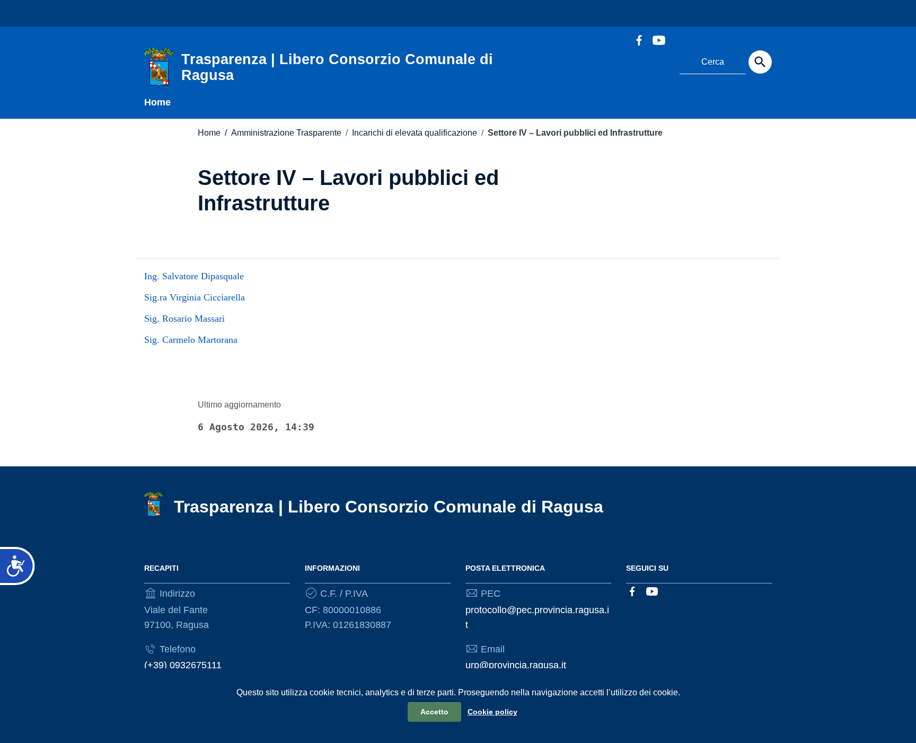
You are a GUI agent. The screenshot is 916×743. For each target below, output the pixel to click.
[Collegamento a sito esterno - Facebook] (638, 39)
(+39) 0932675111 (183, 665)
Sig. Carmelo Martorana (190, 339)
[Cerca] (760, 62)
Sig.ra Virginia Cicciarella (194, 297)
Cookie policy (492, 711)
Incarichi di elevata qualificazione (414, 132)
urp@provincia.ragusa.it (515, 665)
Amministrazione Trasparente (283, 132)
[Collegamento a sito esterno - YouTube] (658, 39)
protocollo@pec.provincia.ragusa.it (537, 617)
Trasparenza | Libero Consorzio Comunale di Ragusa (388, 506)
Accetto (434, 711)
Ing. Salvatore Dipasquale (194, 276)
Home (157, 102)
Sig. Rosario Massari (184, 318)
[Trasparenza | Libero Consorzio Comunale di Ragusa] (159, 66)
